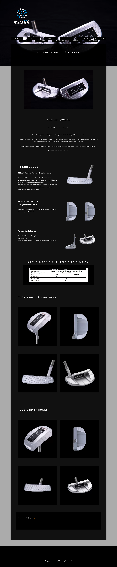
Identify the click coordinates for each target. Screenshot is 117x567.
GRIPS (66, 38)
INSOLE (25, 41)
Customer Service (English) (25, 518)
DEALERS (42, 41)
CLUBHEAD (34, 38)
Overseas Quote (92, 41)
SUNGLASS (75, 41)
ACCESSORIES (100, 38)
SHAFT (50, 38)
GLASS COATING (58, 41)
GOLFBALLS (83, 38)
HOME (17, 38)
